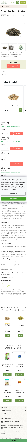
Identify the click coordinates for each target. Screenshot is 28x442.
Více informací (5, 189)
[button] (2, 99)
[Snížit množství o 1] (2, 133)
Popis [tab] (5, 117)
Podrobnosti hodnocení (7, 17)
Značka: (19, 15)
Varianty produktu (13, 66)
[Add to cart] (20, 110)
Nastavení (13, 193)
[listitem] (13, 99)
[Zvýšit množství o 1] (8, 133)
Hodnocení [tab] (14, 117)
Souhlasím (13, 198)
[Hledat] (11, 2)
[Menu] (23, 2)
